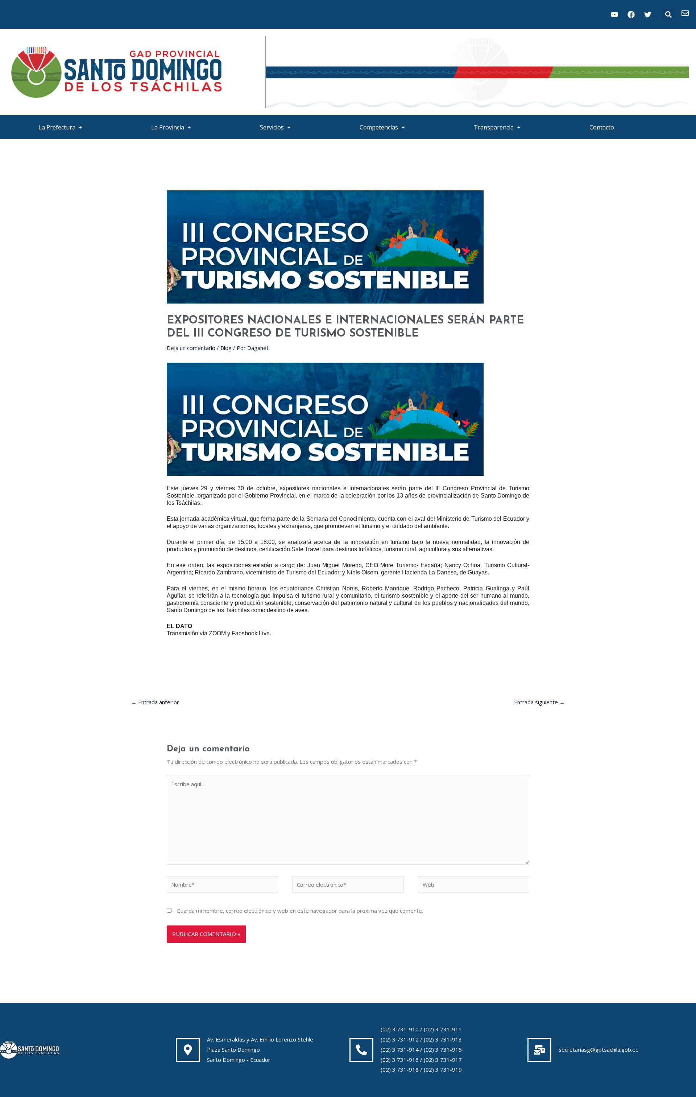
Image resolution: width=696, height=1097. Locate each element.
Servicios (272, 127)
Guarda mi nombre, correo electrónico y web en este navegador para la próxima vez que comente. (300, 910)
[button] (668, 15)
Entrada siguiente (539, 702)
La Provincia (167, 127)
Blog (226, 347)
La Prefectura (56, 127)
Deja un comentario (191, 347)
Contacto (601, 127)
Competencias (379, 127)
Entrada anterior (155, 702)
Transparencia (494, 127)
